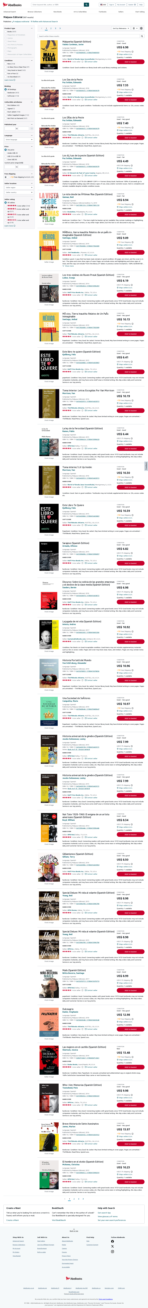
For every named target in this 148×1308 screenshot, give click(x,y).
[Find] (86, 5)
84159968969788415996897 (87, 554)
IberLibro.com (109, 1288)
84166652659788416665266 (87, 632)
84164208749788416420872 (87, 596)
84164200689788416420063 (87, 363)
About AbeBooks (67, 1241)
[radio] (6, 93)
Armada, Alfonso (69, 546)
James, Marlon (68, 1126)
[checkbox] (6, 32)
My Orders (16, 1252)
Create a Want (12, 1220)
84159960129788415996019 (87, 1173)
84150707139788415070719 (87, 981)
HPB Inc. (71, 949)
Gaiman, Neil (68, 197)
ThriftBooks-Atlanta (76, 135)
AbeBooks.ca (96, 1288)
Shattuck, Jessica (70, 1050)
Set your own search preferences (112, 1220)
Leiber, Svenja (68, 278)
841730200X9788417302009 (87, 246)
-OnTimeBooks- (74, 252)
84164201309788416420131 (87, 747)
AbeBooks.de (42, 1288)
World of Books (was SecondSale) (81, 59)
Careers (64, 1248)
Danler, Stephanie (70, 1012)
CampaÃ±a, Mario (70, 701)
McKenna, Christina (70, 1164)
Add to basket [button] (131, 62)
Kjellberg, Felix (69, 354)
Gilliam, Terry (68, 857)
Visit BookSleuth (59, 1220)
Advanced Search (9, 12)
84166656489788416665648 (87, 1020)
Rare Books (58, 12)
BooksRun (71, 212)
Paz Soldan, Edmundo (72, 82)
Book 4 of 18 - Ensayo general (79, 749)
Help (141, 5)
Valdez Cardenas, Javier (73, 44)
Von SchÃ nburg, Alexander (74, 663)
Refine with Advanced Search (45, 21)
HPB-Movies (72, 910)
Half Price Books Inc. (76, 292)
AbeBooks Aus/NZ (82, 1288)
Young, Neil (67, 895)
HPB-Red (71, 446)
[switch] (7, 177)
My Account (121, 5)
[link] (141, 28)
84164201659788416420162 (87, 1135)
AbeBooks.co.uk (28, 1288)
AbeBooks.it (67, 1288)
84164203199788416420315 (87, 401)
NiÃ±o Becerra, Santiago (73, 973)
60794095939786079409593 (87, 53)
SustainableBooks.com (77, 639)
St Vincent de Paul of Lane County (81, 173)
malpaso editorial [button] (21, 21)
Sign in (111, 5)
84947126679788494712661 (87, 1058)
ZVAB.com (121, 1288)
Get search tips (104, 1213)
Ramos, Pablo (68, 431)
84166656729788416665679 (87, 90)
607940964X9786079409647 (87, 709)
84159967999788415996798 (87, 904)
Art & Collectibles (80, 12)
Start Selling (140, 12)
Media (64, 1245)
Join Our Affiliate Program (45, 1245)
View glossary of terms (108, 1216)
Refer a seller (41, 1252)
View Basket (17, 1256)
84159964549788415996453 (87, 286)
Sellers (120, 12)
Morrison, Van (68, 393)
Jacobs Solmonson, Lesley (74, 739)
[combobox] (57, 5)
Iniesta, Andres (69, 624)
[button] (41, 28)
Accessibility (66, 1267)
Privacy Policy (66, 1256)
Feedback (146, 466)
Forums (64, 1252)
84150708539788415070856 (87, 671)
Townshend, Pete (70, 1088)
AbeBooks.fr (55, 1288)
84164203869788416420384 (87, 865)
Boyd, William (68, 820)
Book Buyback (42, 1248)
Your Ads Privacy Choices (70, 1259)
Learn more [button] (9, 226)
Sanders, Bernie (69, 587)
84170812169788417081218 (87, 205)
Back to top (74, 1231)
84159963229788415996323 (87, 1096)
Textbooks (102, 12)
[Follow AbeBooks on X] (112, 1246)
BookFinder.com (74, 1293)
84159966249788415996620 (87, 439)
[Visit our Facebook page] (112, 1241)
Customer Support (92, 1245)
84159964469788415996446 (87, 828)
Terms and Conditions (106, 1299)
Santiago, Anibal (69, 238)
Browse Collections (35, 12)
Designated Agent (67, 1263)
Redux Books (73, 1064)
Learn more (9, 80)
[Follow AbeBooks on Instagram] (112, 1251)
